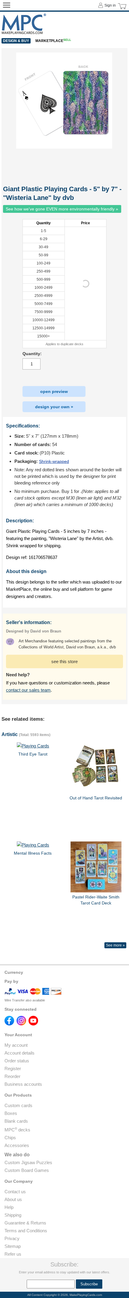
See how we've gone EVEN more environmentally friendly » (62, 209)
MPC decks (17, 1129)
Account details (19, 1052)
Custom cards (18, 1105)
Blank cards (16, 1121)
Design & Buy (16, 41)
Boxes (10, 1113)
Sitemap (12, 1246)
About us (13, 1199)
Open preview (54, 391)
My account (16, 1045)
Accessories (16, 1145)
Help (9, 1207)
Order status (16, 1060)
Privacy (12, 1238)
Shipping (12, 1215)
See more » (115, 945)
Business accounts (23, 1084)
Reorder (12, 1076)
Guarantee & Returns (25, 1222)
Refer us (12, 1254)
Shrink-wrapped (54, 461)
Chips (10, 1137)
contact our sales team (28, 690)
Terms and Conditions (25, 1230)
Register (12, 1068)
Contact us (15, 1191)
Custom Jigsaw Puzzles (28, 1162)
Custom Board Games (26, 1170)
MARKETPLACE (53, 41)
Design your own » (54, 406)
